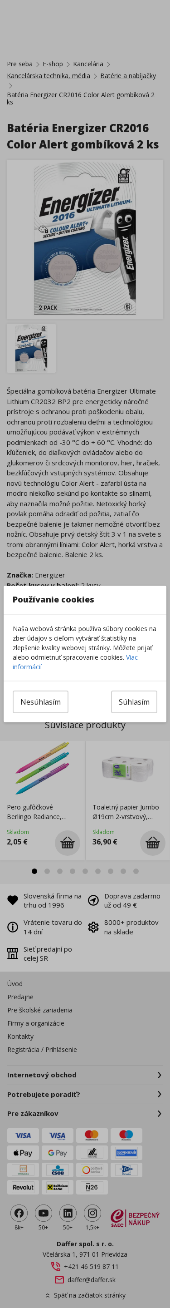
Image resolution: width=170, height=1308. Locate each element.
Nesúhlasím (40, 702)
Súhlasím (134, 702)
